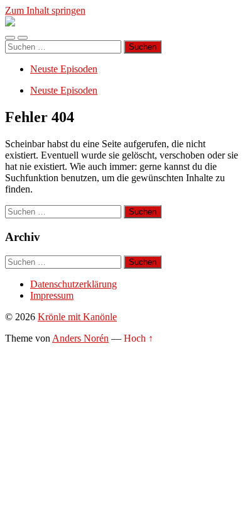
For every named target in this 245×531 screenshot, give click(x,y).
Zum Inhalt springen (45, 10)
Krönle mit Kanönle (77, 316)
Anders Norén (80, 338)
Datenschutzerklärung (73, 284)
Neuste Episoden (63, 69)
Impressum (52, 295)
